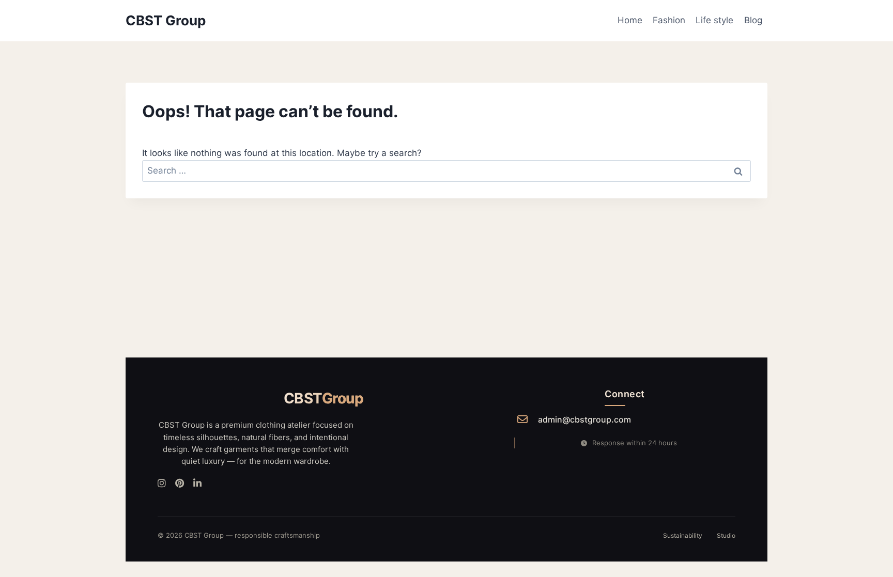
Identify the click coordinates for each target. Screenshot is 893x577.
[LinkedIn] (197, 483)
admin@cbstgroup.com (584, 419)
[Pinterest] (179, 483)
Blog (753, 20)
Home (630, 20)
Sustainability (682, 535)
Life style (714, 20)
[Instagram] (162, 483)
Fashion (669, 20)
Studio (726, 535)
